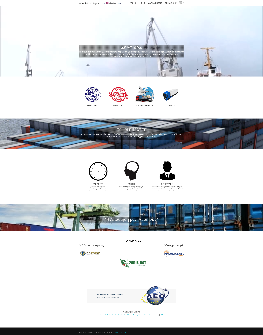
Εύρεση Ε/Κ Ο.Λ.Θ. (107, 315)
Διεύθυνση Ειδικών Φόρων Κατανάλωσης (144, 315)
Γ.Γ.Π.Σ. (127, 315)
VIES (161, 315)
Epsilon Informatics (120, 332)
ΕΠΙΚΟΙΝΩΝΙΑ (171, 3)
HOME (142, 3)
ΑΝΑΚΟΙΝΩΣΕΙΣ (155, 3)
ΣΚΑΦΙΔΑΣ (131, 47)
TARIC (116, 315)
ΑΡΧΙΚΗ (133, 3)
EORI (122, 315)
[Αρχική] (101, 3)
